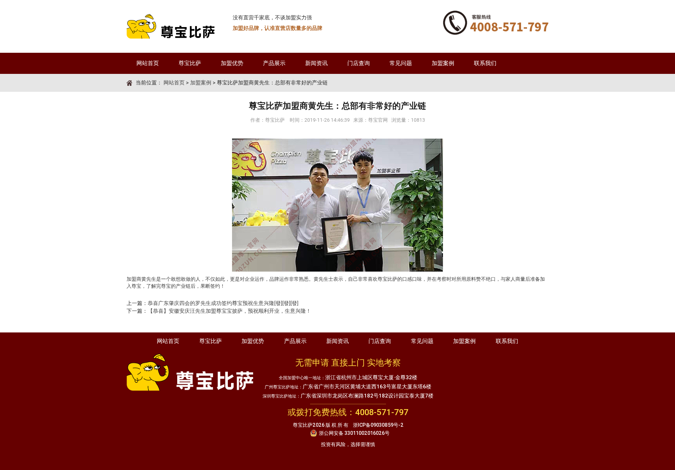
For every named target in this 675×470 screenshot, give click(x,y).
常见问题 (401, 63)
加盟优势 (232, 63)
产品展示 (274, 63)
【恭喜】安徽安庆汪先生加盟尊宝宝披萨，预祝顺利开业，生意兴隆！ (229, 311)
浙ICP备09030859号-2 (378, 425)
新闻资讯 (316, 63)
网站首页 (147, 63)
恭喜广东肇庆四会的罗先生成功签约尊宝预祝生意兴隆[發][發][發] (223, 303)
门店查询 (358, 63)
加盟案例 (443, 63)
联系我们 (485, 63)
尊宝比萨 (190, 63)
